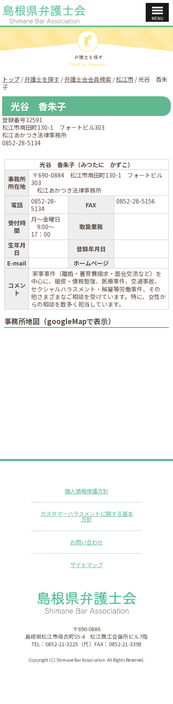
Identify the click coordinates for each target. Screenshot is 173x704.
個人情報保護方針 (86, 491)
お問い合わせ (86, 542)
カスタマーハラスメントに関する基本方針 (86, 516)
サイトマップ (86, 565)
